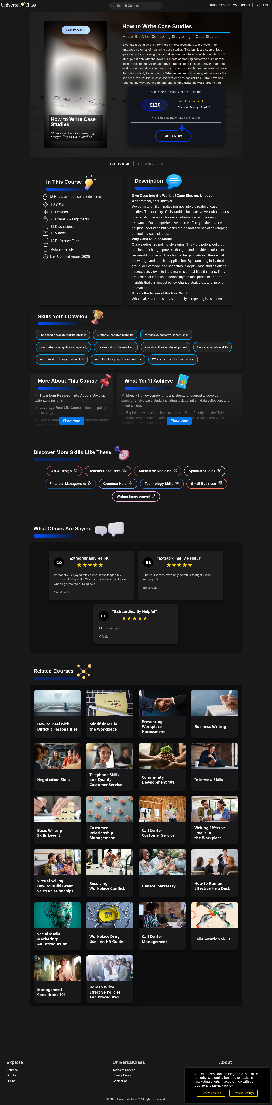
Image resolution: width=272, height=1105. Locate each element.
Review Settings (244, 1093)
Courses (12, 1069)
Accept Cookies (211, 1093)
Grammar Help (114, 484)
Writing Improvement (133, 496)
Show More (71, 421)
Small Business (203, 484)
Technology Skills (159, 484)
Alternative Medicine (155, 471)
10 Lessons (119, 709)
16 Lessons (171, 868)
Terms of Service (124, 1069)
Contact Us (120, 1080)
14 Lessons (223, 921)
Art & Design (61, 471)
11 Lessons (66, 709)
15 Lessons (171, 709)
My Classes (241, 5)
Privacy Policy (122, 1075)
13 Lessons (119, 762)
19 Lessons (223, 709)
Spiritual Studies (202, 471)
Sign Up (261, 5)
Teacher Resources (105, 471)
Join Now (173, 136)
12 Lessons (66, 762)
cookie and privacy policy (214, 1085)
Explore (224, 5)
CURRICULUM (151, 164)
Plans (212, 5)
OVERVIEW (118, 164)
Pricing (11, 1080)
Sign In (11, 1075)
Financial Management (68, 484)
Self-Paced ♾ (75, 30)
